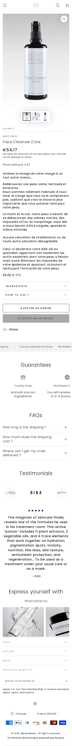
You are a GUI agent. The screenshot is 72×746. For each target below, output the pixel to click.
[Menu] (5, 5)
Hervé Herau (10, 136)
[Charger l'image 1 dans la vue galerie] (27, 116)
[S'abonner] (67, 681)
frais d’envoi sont (46, 154)
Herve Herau (29, 733)
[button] (57, 5)
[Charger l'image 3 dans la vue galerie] (45, 116)
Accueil (7, 128)
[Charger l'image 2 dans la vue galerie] (36, 116)
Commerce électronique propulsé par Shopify (36, 737)
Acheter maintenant (36, 318)
